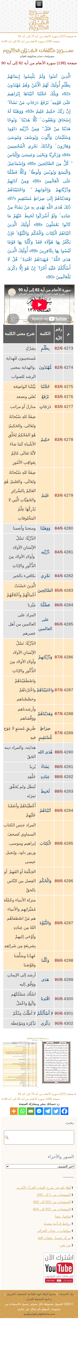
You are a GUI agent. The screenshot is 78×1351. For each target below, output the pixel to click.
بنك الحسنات (66, 1294)
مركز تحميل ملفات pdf (54, 1238)
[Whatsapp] (22, 1111)
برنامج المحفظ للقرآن (39, 1299)
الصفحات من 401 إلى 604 (52, 1209)
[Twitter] (56, 1111)
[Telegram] (47, 1111)
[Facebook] (64, 1111)
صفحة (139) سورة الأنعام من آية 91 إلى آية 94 (32, 41)
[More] (14, 1111)
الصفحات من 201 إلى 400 (52, 1202)
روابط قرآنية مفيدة (57, 1223)
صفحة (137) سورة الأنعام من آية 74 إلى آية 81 (46, 36)
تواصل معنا (63, 1216)
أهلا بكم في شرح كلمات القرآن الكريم (44, 1188)
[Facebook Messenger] (39, 1111)
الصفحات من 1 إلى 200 (54, 1195)
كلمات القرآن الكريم (33, 1314)
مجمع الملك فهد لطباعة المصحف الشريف (31, 1294)
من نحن (65, 1245)
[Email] (30, 1111)
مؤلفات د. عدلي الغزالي (54, 1231)
